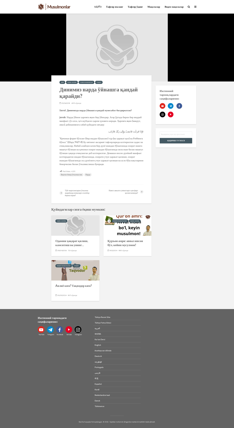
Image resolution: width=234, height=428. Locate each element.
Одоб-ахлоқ (71, 82)
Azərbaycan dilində (103, 350)
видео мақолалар (120, 221)
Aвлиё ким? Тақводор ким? (73, 285)
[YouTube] (162, 106)
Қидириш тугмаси (176, 141)
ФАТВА (98, 334)
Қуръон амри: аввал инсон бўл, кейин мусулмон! (125, 243)
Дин (62, 82)
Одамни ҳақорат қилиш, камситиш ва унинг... (71, 243)
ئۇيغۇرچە (98, 362)
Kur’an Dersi (100, 339)
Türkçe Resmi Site (102, 317)
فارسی (97, 373)
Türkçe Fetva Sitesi (103, 323)
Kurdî (97, 389)
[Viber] (170, 114)
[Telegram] (170, 106)
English (98, 345)
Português (99, 367)
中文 (96, 378)
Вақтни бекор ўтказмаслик (71, 174)
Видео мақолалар (174, 6)
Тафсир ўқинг (135, 6)
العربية (97, 328)
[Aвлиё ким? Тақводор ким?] (75, 270)
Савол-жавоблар (86, 82)
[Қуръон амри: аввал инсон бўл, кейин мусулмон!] (127, 225)
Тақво (99, 82)
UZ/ (97, 6)
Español (98, 384)
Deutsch (98, 356)
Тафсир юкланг (114, 6)
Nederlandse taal (102, 395)
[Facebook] (179, 106)
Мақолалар (153, 6)
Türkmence (99, 406)
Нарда (87, 174)
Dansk (97, 400)
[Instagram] (162, 114)
